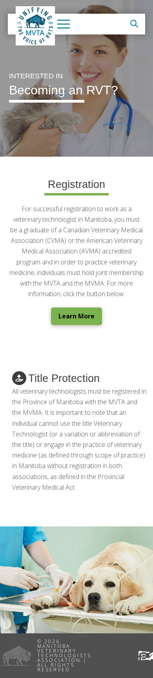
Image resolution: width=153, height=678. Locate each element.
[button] (63, 24)
